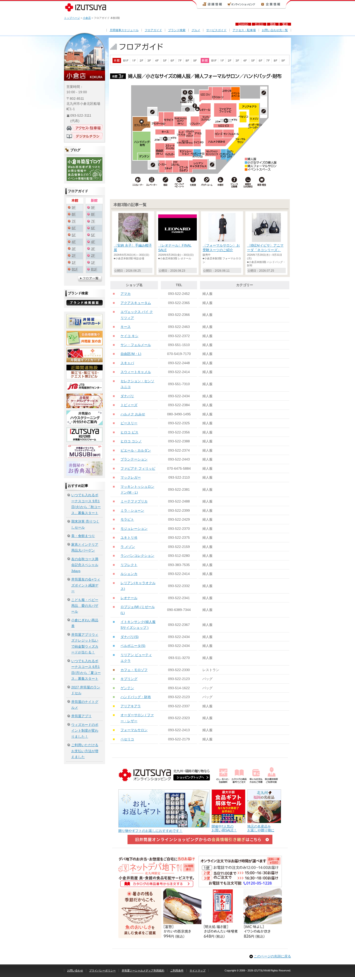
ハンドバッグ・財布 (136, 697)
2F (74, 255)
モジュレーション (134, 529)
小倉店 (87, 17)
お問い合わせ (75, 970)
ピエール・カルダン (136, 450)
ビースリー (129, 423)
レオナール (129, 598)
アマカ (126, 294)
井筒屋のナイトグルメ (84, 704)
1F (74, 262)
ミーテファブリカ (134, 501)
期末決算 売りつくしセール (85, 524)
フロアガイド (153, 30)
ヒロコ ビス (129, 432)
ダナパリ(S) (130, 637)
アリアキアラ (131, 706)
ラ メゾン (128, 547)
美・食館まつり (83, 536)
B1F (75, 269)
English (243, 24)
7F (74, 221)
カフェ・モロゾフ (134, 670)
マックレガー (131, 477)
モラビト (127, 519)
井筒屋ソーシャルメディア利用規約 (143, 970)
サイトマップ (198, 970)
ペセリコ (127, 739)
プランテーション (134, 459)
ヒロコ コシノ (131, 441)
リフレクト (129, 565)
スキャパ (127, 363)
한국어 (259, 24)
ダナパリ (127, 396)
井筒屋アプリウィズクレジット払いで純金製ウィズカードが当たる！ (84, 643)
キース (126, 327)
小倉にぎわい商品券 (84, 623)
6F (74, 228)
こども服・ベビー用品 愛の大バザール (84, 606)
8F (74, 214)
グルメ (196, 30)
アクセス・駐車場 (244, 30)
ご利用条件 (177, 970)
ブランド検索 (176, 30)
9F (74, 207)
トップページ (72, 17)
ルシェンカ (129, 574)
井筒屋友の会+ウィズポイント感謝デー (85, 585)
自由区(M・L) (131, 354)
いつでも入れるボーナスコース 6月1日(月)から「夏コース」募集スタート (86, 669)
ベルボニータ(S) (133, 646)
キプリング (129, 679)
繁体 (285, 24)
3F (74, 249)
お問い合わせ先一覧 (275, 30)
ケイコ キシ (129, 336)
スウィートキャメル (136, 372)
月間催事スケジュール (124, 30)
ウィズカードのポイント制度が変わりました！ (84, 730)
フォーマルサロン (134, 730)
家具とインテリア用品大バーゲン (84, 547)
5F (74, 235)
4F (74, 242)
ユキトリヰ (129, 537)
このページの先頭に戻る (272, 956)
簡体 (273, 24)
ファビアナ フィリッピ (138, 468)
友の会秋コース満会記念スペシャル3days (84, 565)
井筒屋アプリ (81, 716)
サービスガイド (216, 30)
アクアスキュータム (136, 303)
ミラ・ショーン (132, 510)
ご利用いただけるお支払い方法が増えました (84, 751)
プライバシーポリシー (102, 970)
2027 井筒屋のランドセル (85, 690)
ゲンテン (127, 688)
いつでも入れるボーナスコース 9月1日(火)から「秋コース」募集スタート (86, 504)
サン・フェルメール (136, 345)
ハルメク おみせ (133, 414)
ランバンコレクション (137, 556)
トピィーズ (129, 405)
